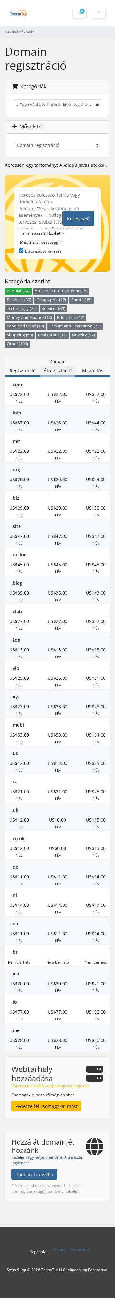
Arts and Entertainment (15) (61, 291)
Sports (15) (81, 300)
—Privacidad (78, 1249)
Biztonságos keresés (43, 251)
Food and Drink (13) (25, 326)
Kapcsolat (38, 1252)
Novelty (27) (83, 335)
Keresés (76, 219)
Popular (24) (18, 291)
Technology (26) (22, 308)
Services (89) (53, 308)
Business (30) (19, 300)
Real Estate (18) (52, 335)
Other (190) (17, 344)
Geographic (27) (51, 300)
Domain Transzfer (34, 1174)
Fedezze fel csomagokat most (46, 1106)
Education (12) (70, 317)
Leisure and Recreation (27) (75, 326)
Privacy (59, 1249)
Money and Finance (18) (29, 317)
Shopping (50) (20, 335)
